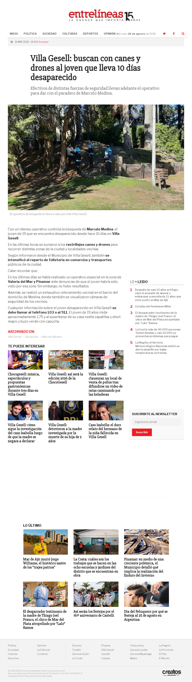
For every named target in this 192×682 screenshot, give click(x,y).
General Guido (80, 654)
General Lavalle (139, 649)
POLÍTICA (30, 33)
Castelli (105, 654)
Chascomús (137, 645)
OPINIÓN (109, 33)
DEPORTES (90, 33)
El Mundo (164, 658)
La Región (165, 645)
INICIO (14, 33)
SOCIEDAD (49, 33)
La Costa (77, 658)
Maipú (133, 658)
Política (12, 645)
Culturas (13, 654)
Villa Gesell (14, 336)
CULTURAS (69, 33)
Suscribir (142, 432)
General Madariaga (141, 654)
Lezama (105, 658)
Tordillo (76, 649)
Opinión (41, 645)
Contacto (42, 654)
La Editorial (43, 649)
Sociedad (43, 41)
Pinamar (106, 645)
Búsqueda (31, 336)
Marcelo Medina (52, 336)
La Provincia (166, 649)
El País (162, 654)
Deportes (13, 658)
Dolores (77, 645)
